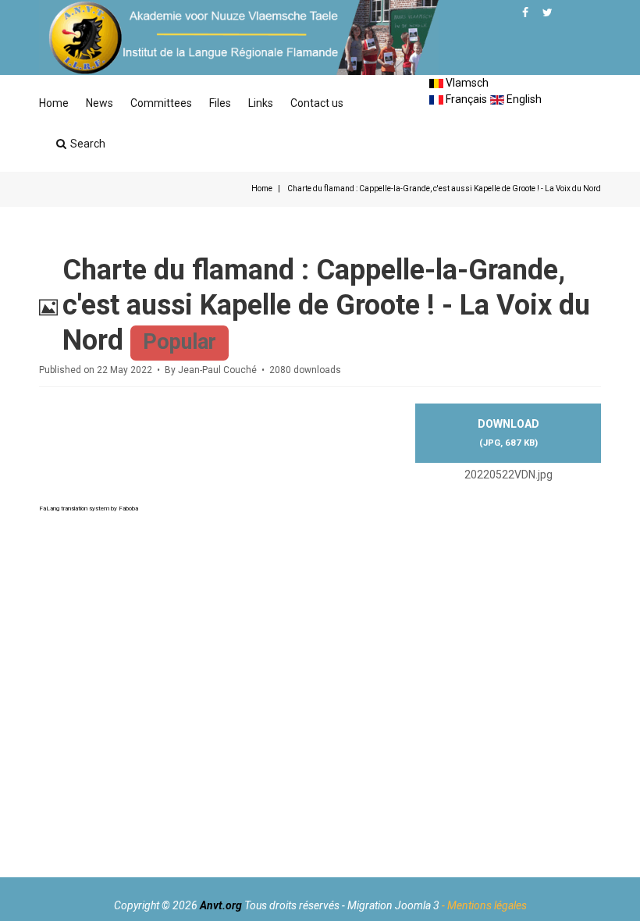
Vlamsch (466, 82)
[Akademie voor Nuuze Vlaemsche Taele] (239, 37)
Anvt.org (221, 905)
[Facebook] (525, 12)
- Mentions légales (484, 905)
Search (87, 143)
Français (465, 99)
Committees (161, 103)
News (99, 103)
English (523, 99)
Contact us (316, 103)
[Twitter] (547, 12)
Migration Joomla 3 (393, 905)
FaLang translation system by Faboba (88, 508)
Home (54, 103)
